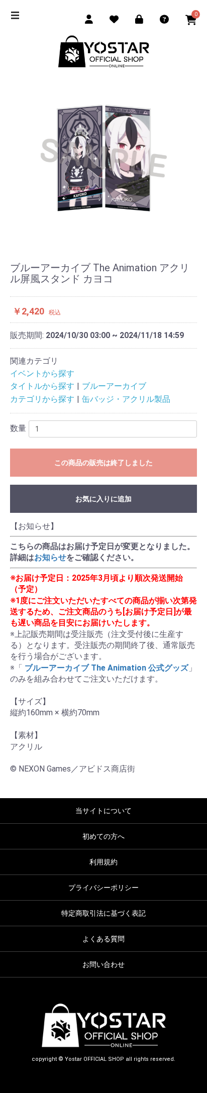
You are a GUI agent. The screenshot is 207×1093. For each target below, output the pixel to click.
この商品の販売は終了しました (103, 463)
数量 (18, 428)
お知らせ (50, 557)
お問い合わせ (103, 964)
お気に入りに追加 (103, 499)
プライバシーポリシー (103, 888)
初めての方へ (103, 836)
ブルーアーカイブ (114, 386)
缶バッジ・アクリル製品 (126, 399)
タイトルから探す (42, 386)
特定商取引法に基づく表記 (103, 913)
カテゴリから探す (42, 399)
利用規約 (103, 862)
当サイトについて (103, 811)
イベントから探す (42, 373)
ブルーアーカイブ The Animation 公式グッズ (105, 668)
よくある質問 (103, 939)
